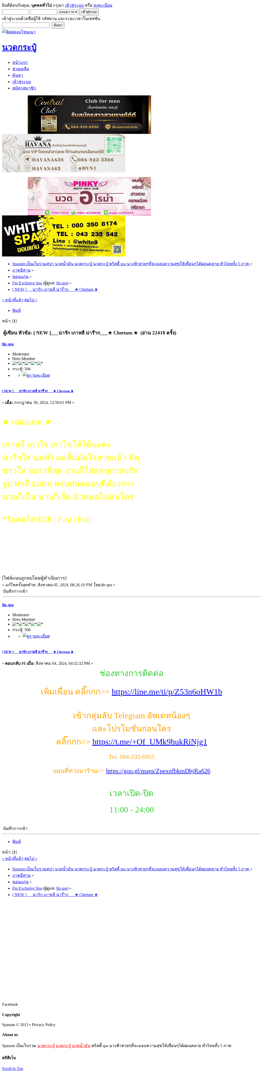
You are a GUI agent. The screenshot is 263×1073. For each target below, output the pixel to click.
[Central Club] (89, 132)
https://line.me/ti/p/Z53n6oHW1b (167, 691)
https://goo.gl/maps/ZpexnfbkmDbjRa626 (158, 771)
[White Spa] (63, 255)
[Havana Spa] (63, 171)
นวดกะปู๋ (63, 1046)
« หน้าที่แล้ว (12, 300)
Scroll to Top (12, 1068)
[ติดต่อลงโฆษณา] (18, 32)
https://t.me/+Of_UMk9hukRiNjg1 (149, 741)
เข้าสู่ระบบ (74, 5)
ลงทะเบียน (102, 5)
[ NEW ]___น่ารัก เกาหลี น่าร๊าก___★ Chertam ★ (38, 391)
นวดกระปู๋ (46, 1046)
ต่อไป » (30, 300)
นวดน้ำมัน (81, 1046)
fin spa (61, 283)
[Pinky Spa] (89, 214)
